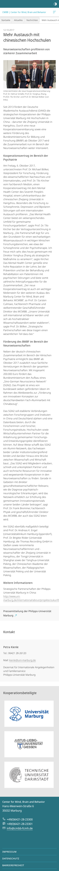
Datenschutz (10, 858)
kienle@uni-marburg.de (22, 660)
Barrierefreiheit (13, 865)
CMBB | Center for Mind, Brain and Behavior (55, 12)
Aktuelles (18, 20)
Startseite (5, 20)
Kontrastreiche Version (55, 4)
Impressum (9, 851)
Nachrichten (32, 20)
